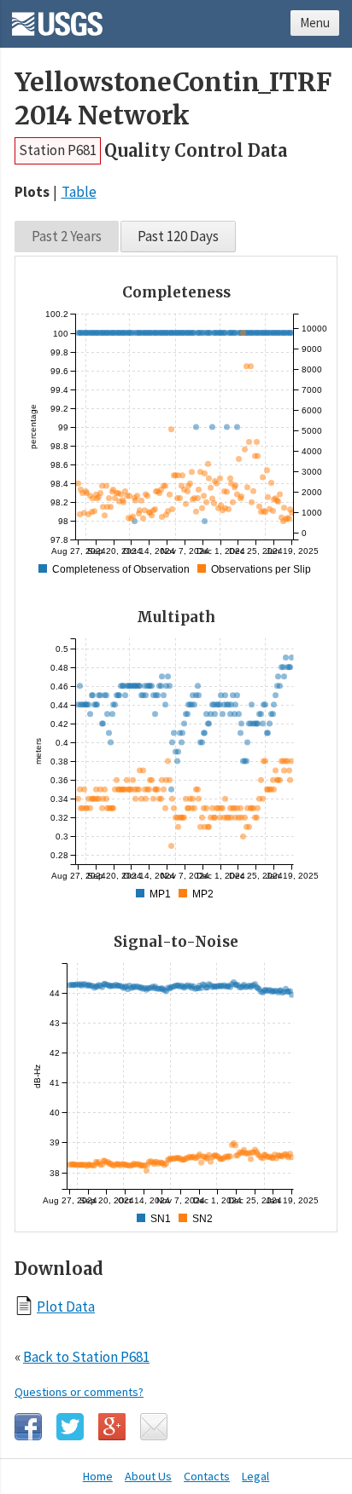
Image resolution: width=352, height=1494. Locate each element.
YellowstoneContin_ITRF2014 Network (173, 98)
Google (112, 1426)
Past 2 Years (67, 236)
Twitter (70, 1426)
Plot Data (66, 1306)
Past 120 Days (178, 236)
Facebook (28, 1426)
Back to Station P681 (86, 1356)
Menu (315, 22)
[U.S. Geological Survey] (57, 18)
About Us (148, 1476)
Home (98, 1476)
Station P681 (58, 150)
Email (153, 1426)
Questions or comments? (79, 1391)
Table (79, 191)
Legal (255, 1476)
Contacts (207, 1476)
